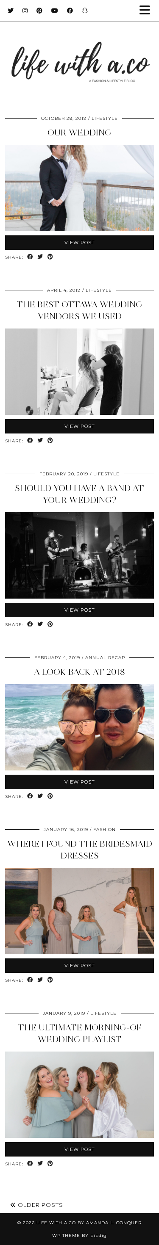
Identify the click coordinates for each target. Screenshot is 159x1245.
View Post (79, 243)
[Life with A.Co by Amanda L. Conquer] (79, 54)
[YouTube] (55, 10)
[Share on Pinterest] (50, 257)
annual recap (105, 657)
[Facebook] (70, 10)
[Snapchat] (85, 10)
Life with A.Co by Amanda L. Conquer (89, 1223)
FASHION (104, 829)
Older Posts (39, 1204)
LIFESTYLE (105, 118)
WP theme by (79, 1235)
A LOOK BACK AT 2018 (79, 672)
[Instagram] (25, 10)
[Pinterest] (39, 10)
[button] (147, 10)
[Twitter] (11, 10)
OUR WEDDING (79, 132)
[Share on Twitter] (40, 257)
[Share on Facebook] (30, 257)
